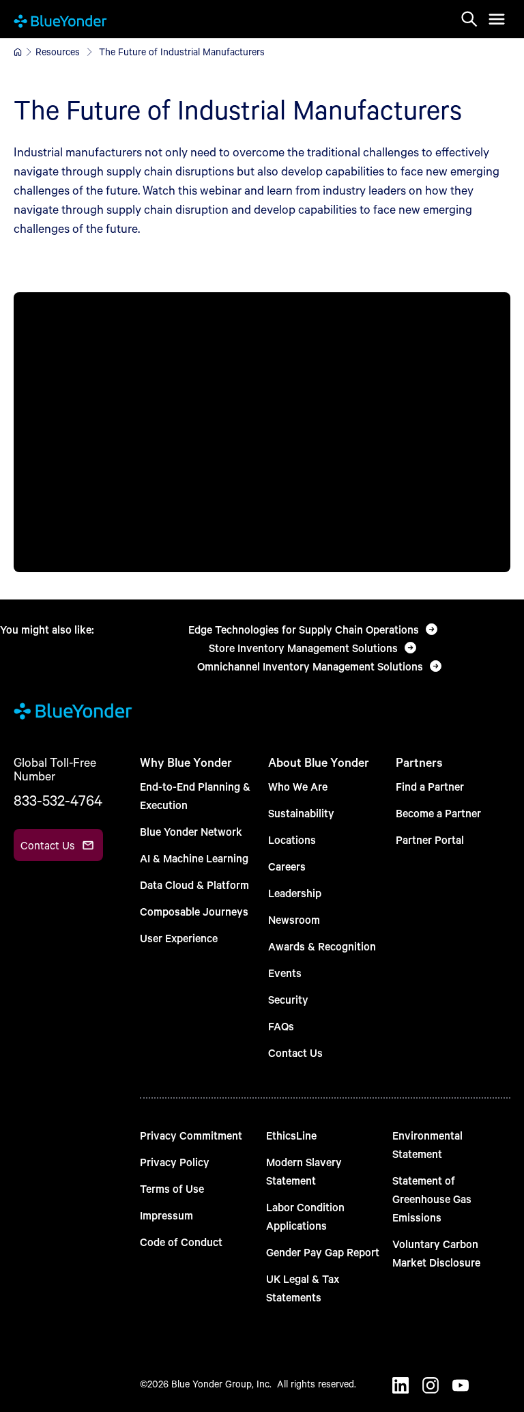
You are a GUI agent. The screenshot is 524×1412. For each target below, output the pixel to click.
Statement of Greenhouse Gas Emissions (431, 1198)
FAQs (281, 1026)
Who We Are (298, 786)
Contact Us (295, 1052)
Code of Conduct (181, 1241)
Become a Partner (438, 813)
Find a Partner (430, 786)
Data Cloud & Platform (194, 884)
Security (288, 999)
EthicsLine (291, 1135)
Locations (292, 839)
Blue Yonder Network (191, 831)
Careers (287, 866)
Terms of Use (172, 1188)
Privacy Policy (174, 1162)
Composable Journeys (194, 911)
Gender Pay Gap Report (322, 1252)
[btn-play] (262, 432)
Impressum (166, 1215)
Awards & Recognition (322, 946)
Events (285, 972)
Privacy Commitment (191, 1135)
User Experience (179, 938)
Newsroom (294, 919)
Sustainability (301, 813)
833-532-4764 (58, 800)
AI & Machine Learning (194, 858)
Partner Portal (430, 839)
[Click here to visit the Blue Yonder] (18, 52)
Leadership (294, 893)
